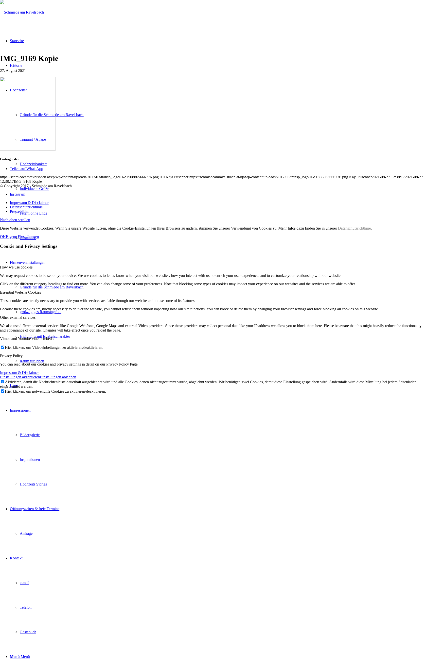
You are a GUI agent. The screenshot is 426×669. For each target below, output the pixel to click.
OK (3, 236)
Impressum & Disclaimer (19, 372)
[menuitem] (218, 447)
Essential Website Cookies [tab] (20, 292)
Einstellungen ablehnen (58, 377)
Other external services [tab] (18, 317)
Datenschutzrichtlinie (354, 228)
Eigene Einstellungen (22, 236)
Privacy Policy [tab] (11, 356)
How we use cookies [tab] (16, 267)
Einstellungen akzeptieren (20, 377)
